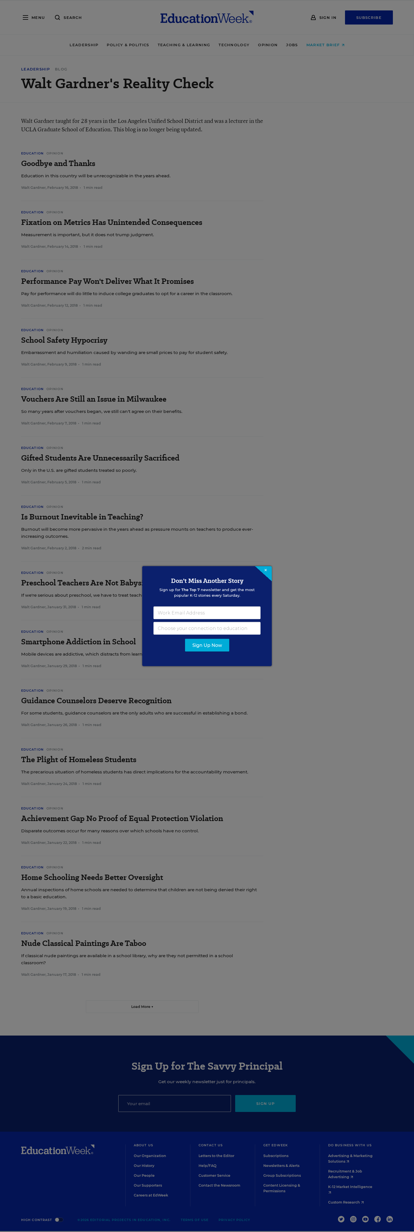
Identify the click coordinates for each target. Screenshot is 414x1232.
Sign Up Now (207, 645)
